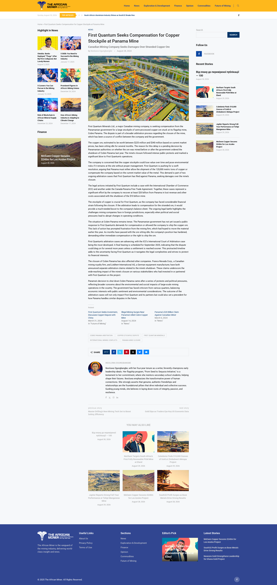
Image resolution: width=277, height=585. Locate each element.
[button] (79, 15)
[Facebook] (238, 15)
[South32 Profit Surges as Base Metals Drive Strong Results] (173, 480)
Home (127, 5)
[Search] (238, 6)
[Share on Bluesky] (139, 352)
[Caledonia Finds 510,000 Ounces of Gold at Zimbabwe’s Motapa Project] (173, 441)
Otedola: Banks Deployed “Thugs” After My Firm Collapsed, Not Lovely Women (47, 58)
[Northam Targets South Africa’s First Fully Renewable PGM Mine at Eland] (138, 441)
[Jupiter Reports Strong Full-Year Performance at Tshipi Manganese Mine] (104, 480)
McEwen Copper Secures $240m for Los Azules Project (226, 144)
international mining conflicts (103, 340)
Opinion (189, 5)
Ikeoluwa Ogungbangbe (101, 51)
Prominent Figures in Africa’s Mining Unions (70, 87)
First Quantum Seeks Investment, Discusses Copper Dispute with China (103, 315)
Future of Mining (223, 5)
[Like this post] (107, 352)
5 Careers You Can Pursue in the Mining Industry (46, 88)
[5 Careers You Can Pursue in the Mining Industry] (48, 75)
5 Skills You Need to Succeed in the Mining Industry (70, 56)
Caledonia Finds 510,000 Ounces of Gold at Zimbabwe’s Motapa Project (173, 459)
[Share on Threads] (133, 352)
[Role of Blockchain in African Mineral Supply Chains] (48, 105)
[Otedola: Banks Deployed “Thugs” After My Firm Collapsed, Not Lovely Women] (48, 43)
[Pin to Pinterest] (126, 352)
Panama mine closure (131, 340)
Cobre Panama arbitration (101, 335)
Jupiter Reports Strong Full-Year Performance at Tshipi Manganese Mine (104, 498)
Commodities (204, 5)
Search (199, 30)
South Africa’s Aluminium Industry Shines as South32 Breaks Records (111, 15)
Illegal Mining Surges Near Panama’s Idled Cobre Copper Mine (134, 315)
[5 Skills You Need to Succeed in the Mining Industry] (71, 43)
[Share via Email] (146, 352)
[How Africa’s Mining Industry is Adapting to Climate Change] (71, 105)
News (137, 5)
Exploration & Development (157, 5)
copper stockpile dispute (128, 335)
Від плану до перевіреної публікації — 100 (217, 73)
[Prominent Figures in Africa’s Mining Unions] (71, 75)
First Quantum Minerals (154, 335)
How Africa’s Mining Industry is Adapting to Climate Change (70, 117)
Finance (178, 5)
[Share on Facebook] (114, 352)
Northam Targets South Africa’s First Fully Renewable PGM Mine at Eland (138, 459)
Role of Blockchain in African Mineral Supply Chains (47, 117)
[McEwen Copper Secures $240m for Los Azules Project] (138, 480)
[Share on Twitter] (120, 352)
